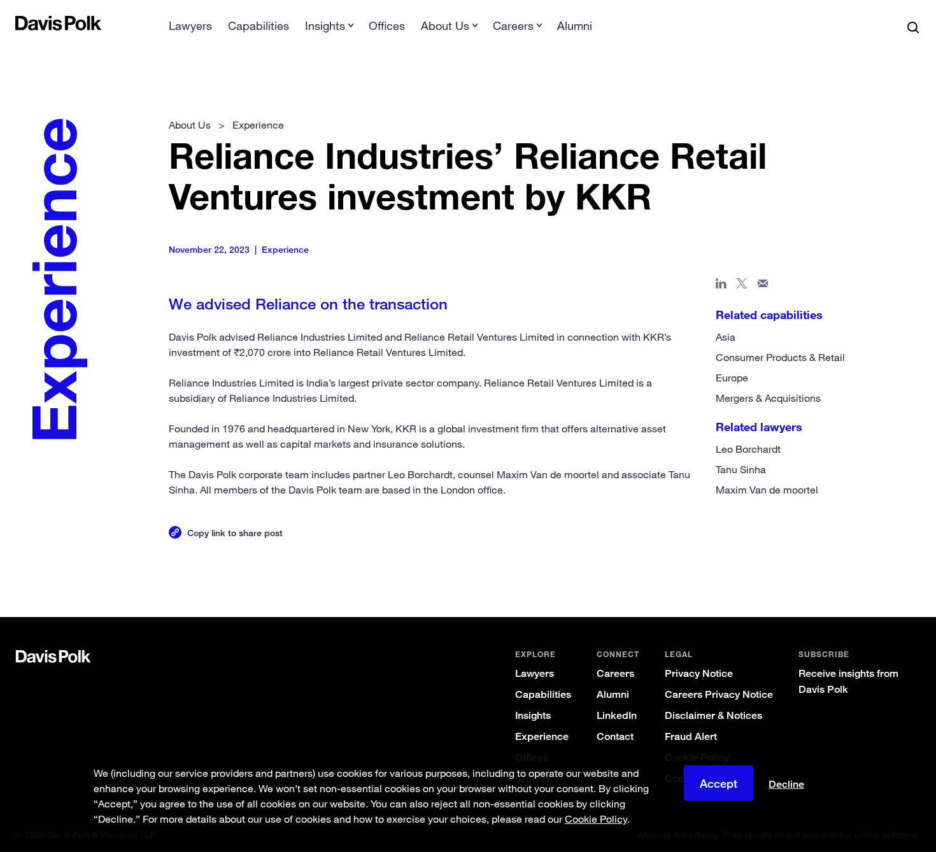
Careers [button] (513, 25)
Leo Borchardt (748, 449)
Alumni (574, 25)
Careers (615, 673)
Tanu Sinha (741, 469)
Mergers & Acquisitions (768, 398)
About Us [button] (445, 25)
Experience (542, 736)
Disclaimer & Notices (713, 715)
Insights (533, 715)
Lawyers (190, 25)
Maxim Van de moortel (767, 489)
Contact (615, 736)
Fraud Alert (691, 736)
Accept (718, 783)
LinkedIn (617, 715)
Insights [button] (325, 25)
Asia (725, 336)
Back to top (858, 565)
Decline (786, 784)
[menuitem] (190, 29)
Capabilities (258, 25)
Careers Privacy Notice (719, 694)
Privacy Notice (699, 673)
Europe (732, 377)
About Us (190, 124)
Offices (387, 25)
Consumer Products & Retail (780, 357)
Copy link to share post (235, 532)
